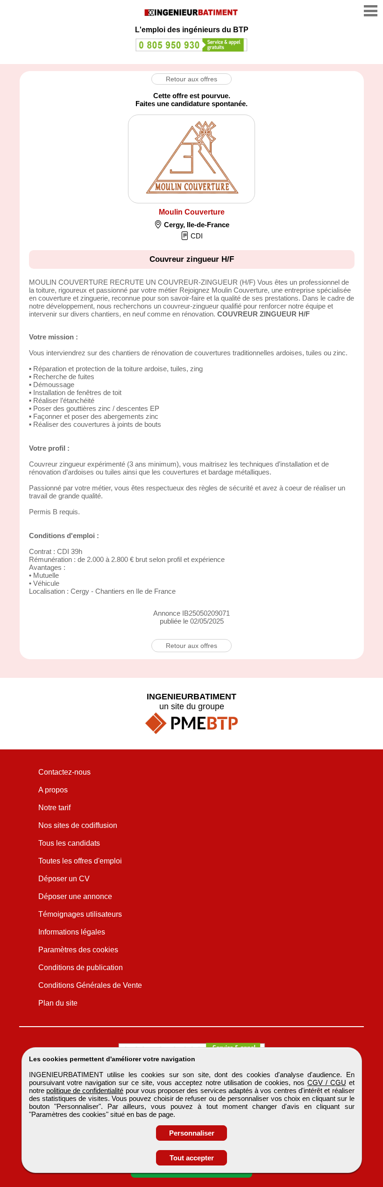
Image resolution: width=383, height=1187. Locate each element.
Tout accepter (192, 1158)
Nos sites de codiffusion (77, 825)
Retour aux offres (191, 79)
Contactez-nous (64, 772)
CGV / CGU (326, 1082)
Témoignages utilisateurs (80, 914)
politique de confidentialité (85, 1090)
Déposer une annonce (75, 896)
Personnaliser (191, 1133)
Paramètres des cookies (78, 950)
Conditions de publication (80, 967)
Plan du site (58, 1003)
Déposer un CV (64, 879)
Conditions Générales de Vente (90, 985)
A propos (53, 790)
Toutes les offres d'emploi (80, 861)
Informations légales (71, 932)
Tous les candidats (69, 843)
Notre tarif (54, 808)
